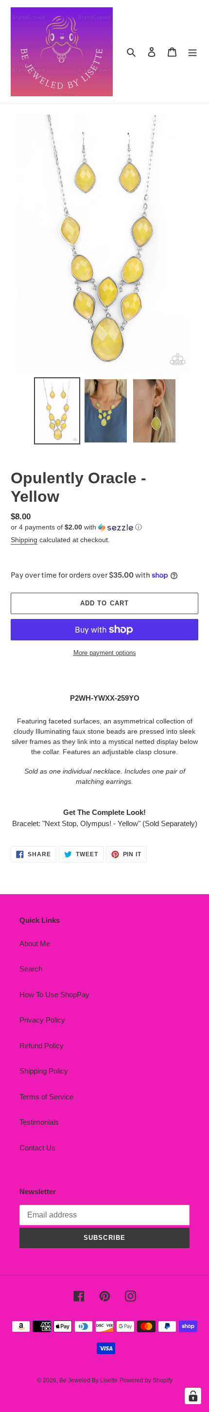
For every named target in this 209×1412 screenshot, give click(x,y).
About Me (34, 943)
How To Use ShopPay (54, 994)
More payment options (104, 652)
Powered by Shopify (146, 1380)
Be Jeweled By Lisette (88, 1380)
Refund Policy (41, 1045)
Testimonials (39, 1122)
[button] (76, 527)
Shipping (24, 540)
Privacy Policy (42, 1020)
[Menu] (192, 51)
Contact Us (37, 1148)
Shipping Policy (43, 1071)
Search (30, 969)
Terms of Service (46, 1097)
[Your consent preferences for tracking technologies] (193, 1396)
